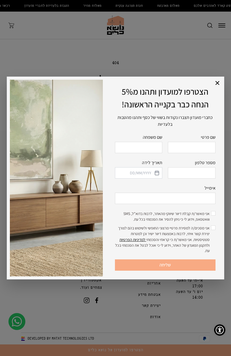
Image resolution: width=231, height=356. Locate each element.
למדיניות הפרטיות (132, 239)
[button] (218, 83)
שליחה (165, 265)
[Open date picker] (156, 173)
